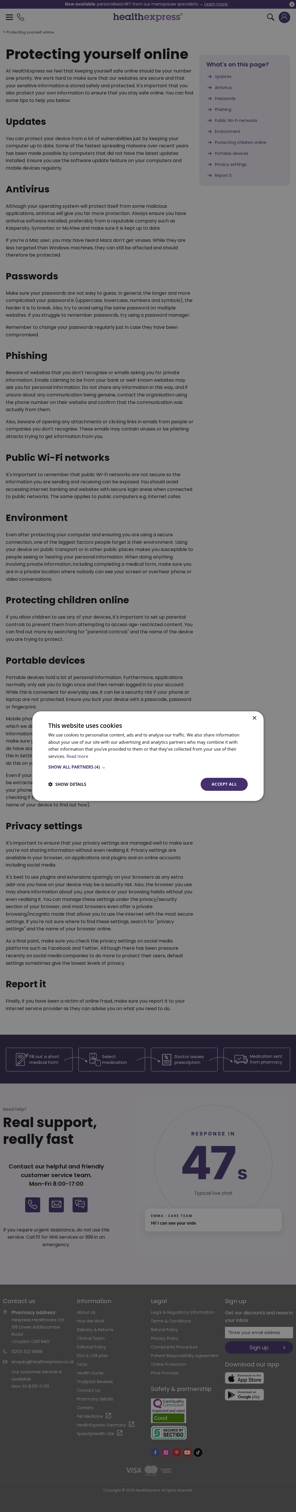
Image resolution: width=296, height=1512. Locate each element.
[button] (148, 766)
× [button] (254, 718)
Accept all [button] (224, 784)
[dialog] (148, 756)
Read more (77, 756)
